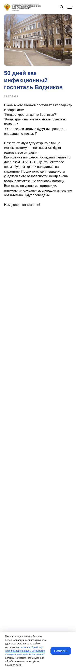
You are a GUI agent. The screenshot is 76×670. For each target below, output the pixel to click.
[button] (61, 7)
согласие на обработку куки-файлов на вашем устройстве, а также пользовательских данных (25, 651)
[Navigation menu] (69, 7)
